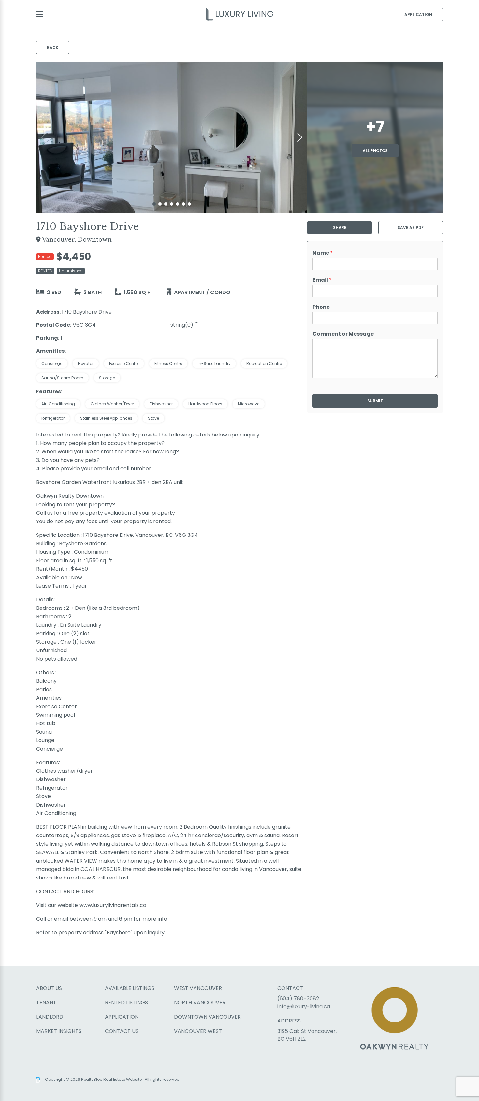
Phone (321, 307)
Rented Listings (126, 1002)
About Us (49, 988)
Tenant (46, 1002)
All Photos (375, 150)
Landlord (49, 1017)
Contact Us (121, 1031)
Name (322, 253)
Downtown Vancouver (207, 1017)
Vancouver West (198, 1031)
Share (339, 227)
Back (52, 47)
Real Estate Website (123, 1079)
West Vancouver (198, 988)
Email (322, 280)
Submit (375, 401)
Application (418, 14)
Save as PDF (411, 227)
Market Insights (58, 1031)
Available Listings (129, 988)
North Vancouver (199, 1002)
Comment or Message (343, 334)
